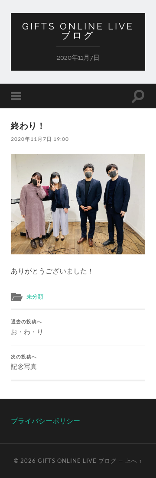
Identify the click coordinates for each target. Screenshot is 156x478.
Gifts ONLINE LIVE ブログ (78, 31)
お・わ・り (27, 327)
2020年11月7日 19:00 (40, 139)
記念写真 (24, 362)
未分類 (34, 296)
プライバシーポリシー (45, 420)
